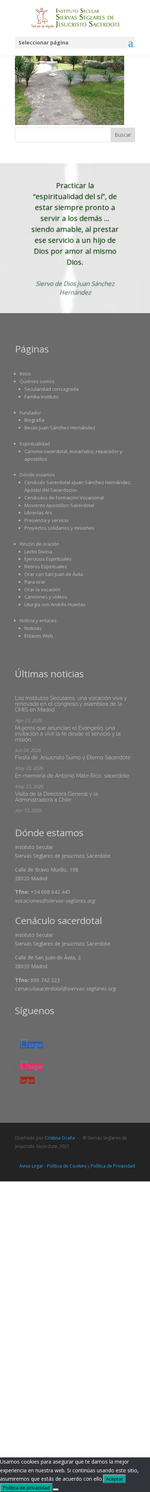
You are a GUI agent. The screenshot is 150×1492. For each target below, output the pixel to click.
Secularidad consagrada (51, 389)
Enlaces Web (38, 635)
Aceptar (114, 1479)
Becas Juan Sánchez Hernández (59, 427)
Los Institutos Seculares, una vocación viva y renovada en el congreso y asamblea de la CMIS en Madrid (71, 704)
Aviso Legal (31, 1166)
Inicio (25, 373)
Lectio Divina (38, 551)
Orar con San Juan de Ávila (53, 574)
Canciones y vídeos (45, 596)
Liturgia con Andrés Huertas (55, 604)
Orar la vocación (42, 589)
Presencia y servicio (46, 520)
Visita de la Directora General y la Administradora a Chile (56, 797)
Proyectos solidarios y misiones (59, 528)
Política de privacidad (26, 1487)
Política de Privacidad (113, 1166)
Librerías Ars (38, 512)
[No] (56, 1489)
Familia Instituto (41, 396)
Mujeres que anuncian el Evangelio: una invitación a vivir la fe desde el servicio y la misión (68, 734)
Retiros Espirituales (45, 566)
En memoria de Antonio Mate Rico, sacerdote (72, 775)
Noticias (33, 628)
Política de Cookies (66, 1166)
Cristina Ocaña (60, 1138)
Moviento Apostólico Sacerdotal (59, 505)
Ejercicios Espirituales (48, 559)
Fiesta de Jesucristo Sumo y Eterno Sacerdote (73, 757)
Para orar (35, 582)
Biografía (34, 420)
